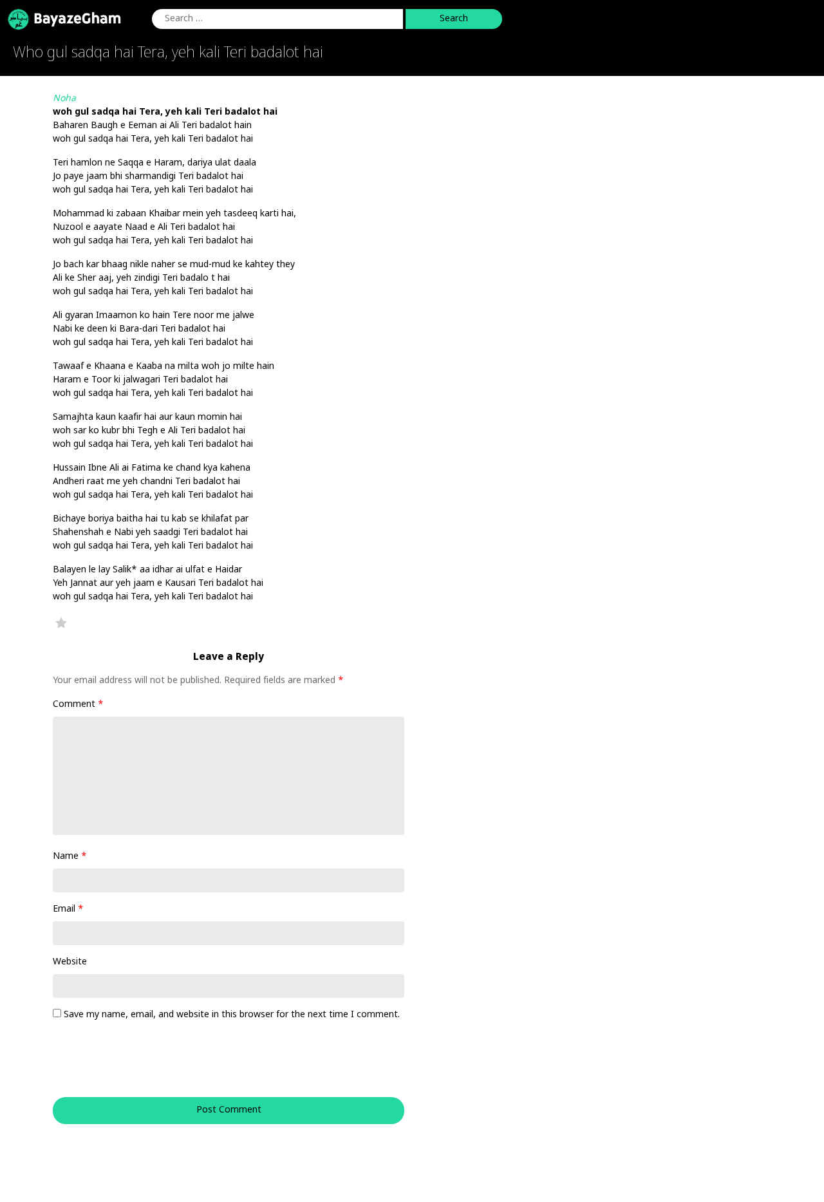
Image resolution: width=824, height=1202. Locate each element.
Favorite (61, 622)
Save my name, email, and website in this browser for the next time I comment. (232, 1015)
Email (68, 909)
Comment (78, 705)
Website (70, 962)
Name (70, 856)
